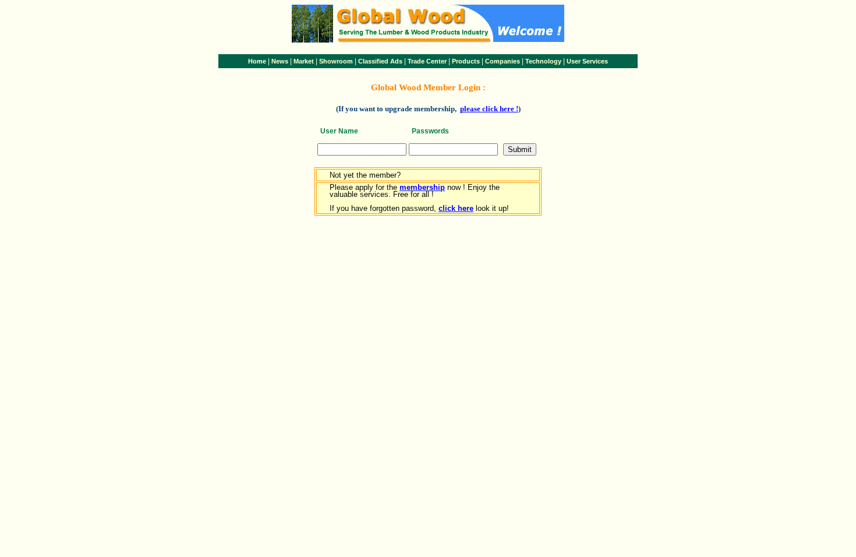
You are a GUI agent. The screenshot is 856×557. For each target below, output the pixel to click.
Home (257, 61)
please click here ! (489, 109)
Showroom (336, 61)
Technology (543, 61)
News (279, 61)
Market (303, 61)
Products (466, 61)
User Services (587, 61)
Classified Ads (380, 61)
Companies (502, 61)
